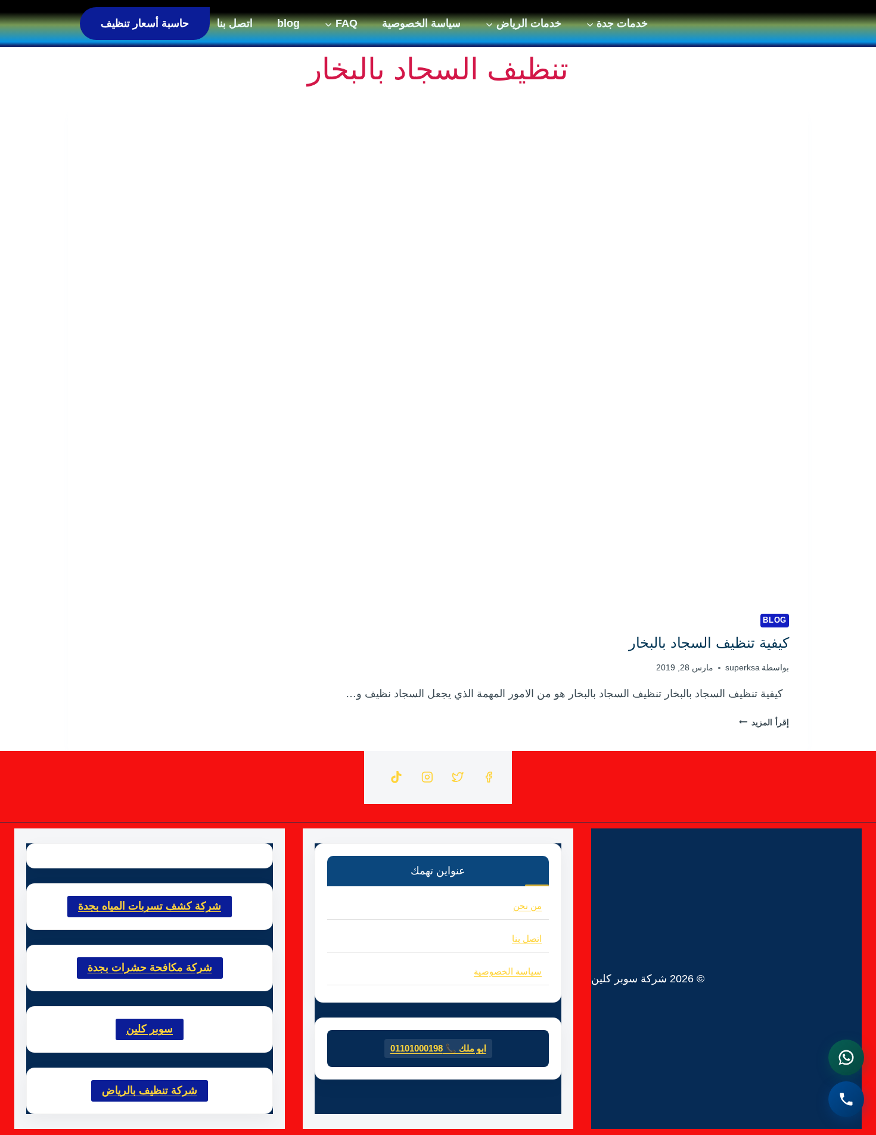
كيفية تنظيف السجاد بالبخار (709, 643)
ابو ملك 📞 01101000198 (438, 1048)
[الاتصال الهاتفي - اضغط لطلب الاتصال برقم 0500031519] (846, 1099)
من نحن (527, 906)
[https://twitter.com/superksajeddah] (458, 778)
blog (288, 23)
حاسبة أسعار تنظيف (145, 23)
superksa (742, 667)
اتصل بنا (235, 23)
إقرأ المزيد (764, 722)
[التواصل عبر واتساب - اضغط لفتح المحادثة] (846, 1057)
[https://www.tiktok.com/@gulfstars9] (396, 778)
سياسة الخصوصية (421, 23)
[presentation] (438, 348)
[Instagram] (427, 778)
